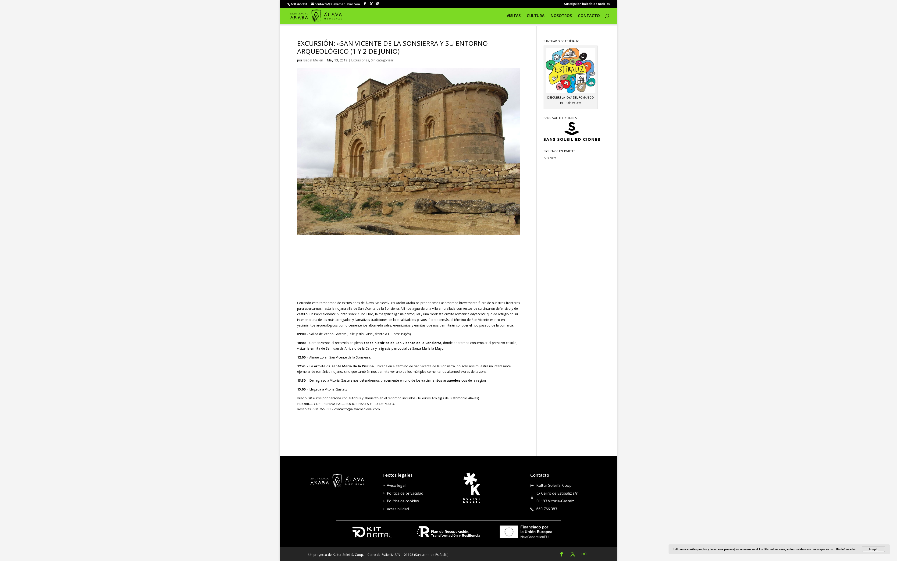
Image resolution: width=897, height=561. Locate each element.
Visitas (514, 16)
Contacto (589, 16)
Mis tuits (550, 158)
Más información (846, 549)
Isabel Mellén (313, 60)
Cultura (536, 16)
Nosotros (561, 16)
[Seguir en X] (572, 554)
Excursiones (360, 60)
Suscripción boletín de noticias (587, 4)
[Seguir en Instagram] (584, 554)
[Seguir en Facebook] (561, 554)
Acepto (873, 549)
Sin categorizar (382, 60)
